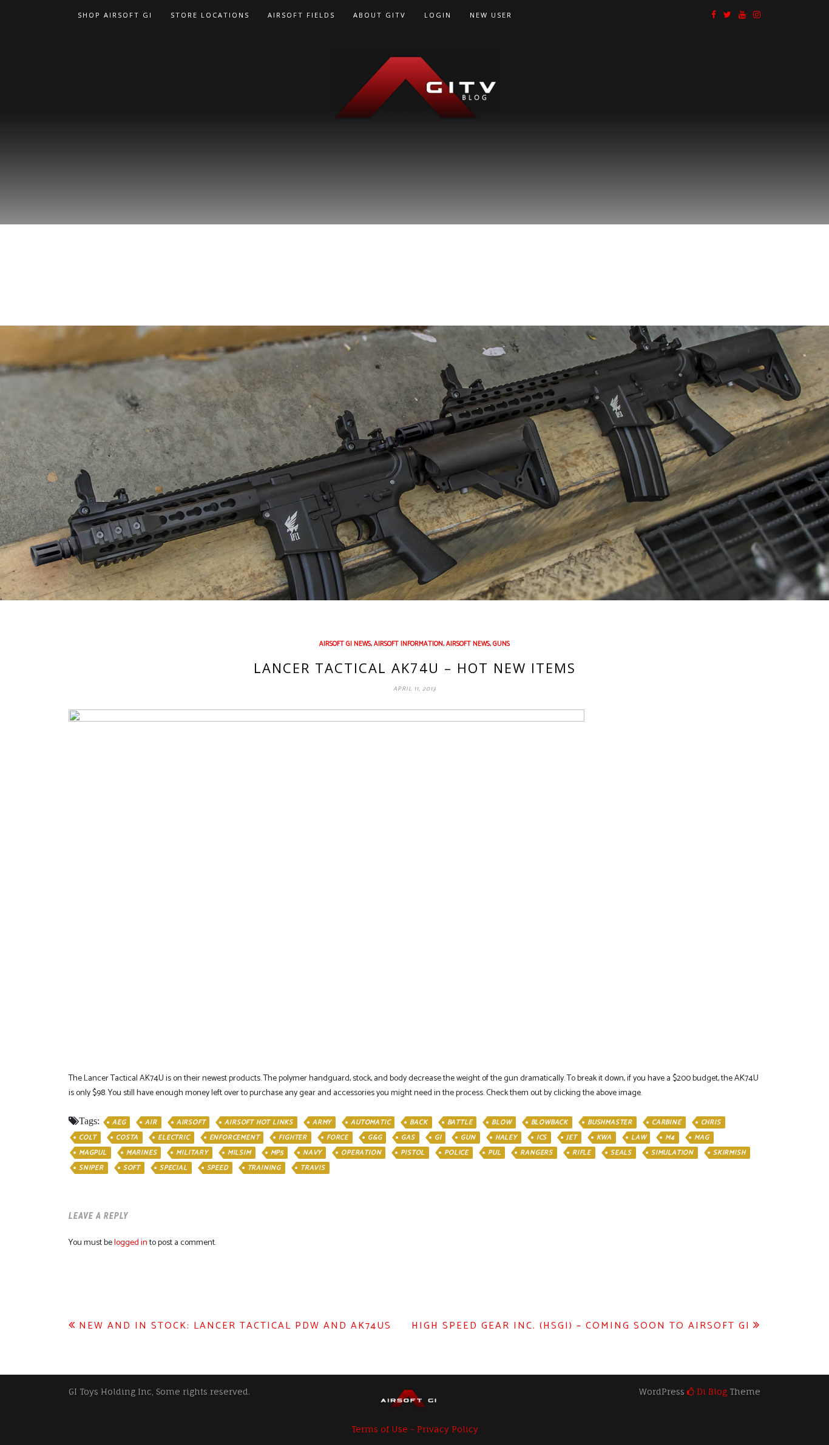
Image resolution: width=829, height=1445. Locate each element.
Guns (501, 644)
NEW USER (491, 14)
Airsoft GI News (345, 644)
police (456, 1152)
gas (407, 1137)
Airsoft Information (408, 644)
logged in (130, 1243)
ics (541, 1137)
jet (571, 1137)
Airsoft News (468, 644)
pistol (413, 1152)
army (322, 1122)
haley (506, 1137)
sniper (91, 1167)
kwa (604, 1137)
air (151, 1122)
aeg (119, 1122)
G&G (375, 1137)
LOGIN (438, 14)
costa (127, 1137)
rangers (536, 1152)
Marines (141, 1152)
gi (438, 1137)
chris (711, 1122)
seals (621, 1152)
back (418, 1122)
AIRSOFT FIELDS (301, 14)
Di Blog (710, 1391)
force (337, 1137)
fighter (293, 1137)
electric (173, 1137)
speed (217, 1167)
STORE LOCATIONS (210, 14)
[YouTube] (742, 15)
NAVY (312, 1152)
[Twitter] (727, 15)
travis (312, 1167)
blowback (549, 1122)
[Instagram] (756, 15)
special (174, 1167)
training (264, 1167)
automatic (370, 1122)
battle (460, 1122)
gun (468, 1137)
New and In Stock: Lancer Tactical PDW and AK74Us (235, 1326)
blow (501, 1122)
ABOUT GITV (379, 14)
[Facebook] (713, 15)
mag (701, 1137)
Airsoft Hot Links (259, 1122)
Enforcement (234, 1137)
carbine (667, 1122)
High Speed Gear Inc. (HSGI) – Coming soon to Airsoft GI (580, 1326)
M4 (670, 1137)
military (192, 1152)
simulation (672, 1152)
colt (87, 1137)
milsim (239, 1152)
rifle (581, 1152)
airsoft (191, 1122)
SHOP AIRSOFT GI (115, 14)
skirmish (729, 1152)
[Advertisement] (414, 213)
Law (638, 1137)
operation (361, 1152)
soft (131, 1167)
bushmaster (609, 1122)
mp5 (277, 1152)
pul (494, 1152)
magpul (93, 1152)
